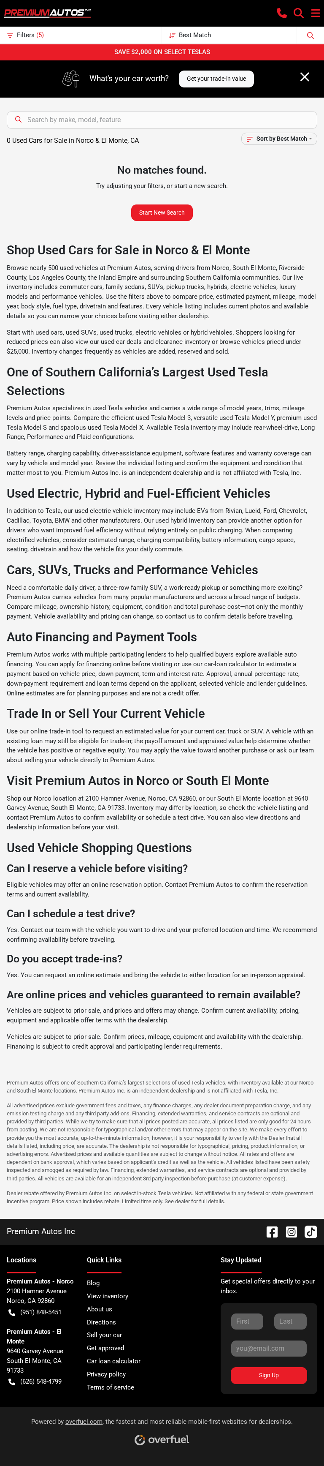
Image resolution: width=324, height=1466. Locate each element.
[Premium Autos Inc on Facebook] (268, 1231)
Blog (93, 1283)
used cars (49, 332)
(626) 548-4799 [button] (41, 1381)
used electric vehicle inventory (117, 511)
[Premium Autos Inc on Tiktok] (307, 1231)
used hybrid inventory (185, 520)
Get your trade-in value (216, 78)
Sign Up (269, 1375)
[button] (281, 13)
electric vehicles (158, 332)
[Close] (304, 77)
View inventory (107, 1296)
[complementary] (298, 1440)
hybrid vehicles (211, 332)
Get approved (105, 1348)
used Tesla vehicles (120, 408)
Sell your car (104, 1335)
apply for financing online (95, 664)
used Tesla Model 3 (163, 418)
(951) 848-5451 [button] (41, 1312)
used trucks (116, 332)
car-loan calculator (230, 664)
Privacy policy (106, 1374)
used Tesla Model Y (246, 418)
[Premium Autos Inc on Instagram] (288, 1231)
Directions (101, 1322)
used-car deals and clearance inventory (155, 342)
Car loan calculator (113, 1361)
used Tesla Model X (115, 427)
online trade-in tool (57, 731)
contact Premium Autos (40, 817)
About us (99, 1309)
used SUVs (81, 332)
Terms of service (110, 1387)
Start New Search (162, 212)
